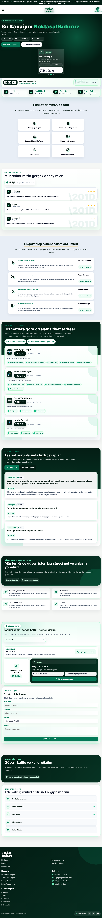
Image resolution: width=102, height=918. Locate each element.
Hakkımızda (5, 860)
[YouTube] (98, 913)
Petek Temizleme (8, 884)
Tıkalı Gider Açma (8, 878)
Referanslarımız (57, 860)
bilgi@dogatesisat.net (63, 878)
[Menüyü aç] (2, 10)
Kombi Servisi (6, 881)
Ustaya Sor (13, 468)
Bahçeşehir (5, 905)
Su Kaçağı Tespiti (8, 875)
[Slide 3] (53, 74)
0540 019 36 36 (60, 875)
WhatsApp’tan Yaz (33, 45)
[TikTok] (93, 913)
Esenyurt (4, 892)
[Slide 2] (51, 74)
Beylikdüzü (5, 899)
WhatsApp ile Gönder (52, 739)
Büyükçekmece (7, 902)
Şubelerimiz (6, 866)
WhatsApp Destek (61, 881)
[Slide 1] (48, 74)
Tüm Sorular (29, 468)
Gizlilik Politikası (57, 863)
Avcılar (4, 895)
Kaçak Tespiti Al (11, 45)
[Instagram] (89, 913)
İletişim (4, 863)
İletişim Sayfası (60, 884)
